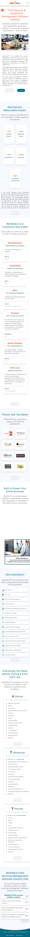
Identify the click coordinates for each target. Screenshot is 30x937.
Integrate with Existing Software (13, 645)
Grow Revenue (8, 590)
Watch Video (9, 90)
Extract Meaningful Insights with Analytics (15, 631)
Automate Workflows (10, 622)
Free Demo (21, 90)
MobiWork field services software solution (13, 896)
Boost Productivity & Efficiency (12, 599)
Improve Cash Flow (9, 603)
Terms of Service (10, 935)
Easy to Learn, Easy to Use (11, 636)
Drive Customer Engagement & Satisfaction (15, 608)
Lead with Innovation (10, 654)
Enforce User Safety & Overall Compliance (15, 641)
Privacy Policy (19, 935)
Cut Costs (7, 594)
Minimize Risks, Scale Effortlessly (13, 650)
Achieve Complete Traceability (12, 627)
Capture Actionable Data (11, 617)
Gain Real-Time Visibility (11, 613)
